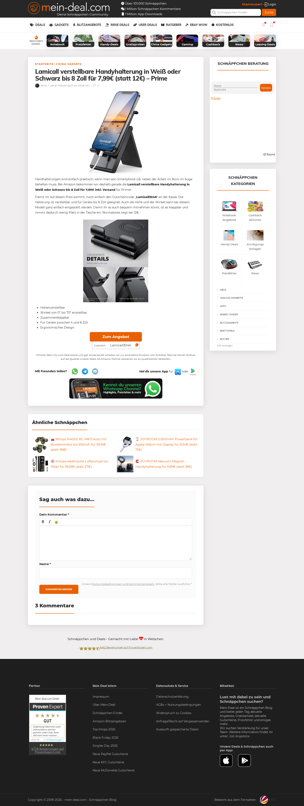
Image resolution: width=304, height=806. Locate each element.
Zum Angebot (115, 337)
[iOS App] (177, 371)
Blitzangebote (89, 25)
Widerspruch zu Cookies (173, 713)
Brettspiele (227, 330)
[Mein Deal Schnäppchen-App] (247, 760)
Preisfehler (245, 720)
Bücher (224, 339)
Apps (223, 306)
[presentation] (43, 522)
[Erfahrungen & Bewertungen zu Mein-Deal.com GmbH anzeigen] (47, 724)
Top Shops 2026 (104, 729)
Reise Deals (120, 25)
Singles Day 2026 (105, 746)
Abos (223, 289)
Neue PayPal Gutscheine (110, 754)
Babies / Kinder (229, 314)
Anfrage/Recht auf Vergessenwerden (182, 721)
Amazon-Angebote (231, 297)
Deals (40, 25)
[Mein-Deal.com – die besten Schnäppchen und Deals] (69, 9)
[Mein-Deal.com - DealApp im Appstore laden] (229, 760)
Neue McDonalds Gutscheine (113, 770)
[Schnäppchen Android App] (192, 371)
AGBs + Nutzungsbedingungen (178, 705)
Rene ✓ (44, 85)
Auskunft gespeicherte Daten (177, 729)
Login (271, 4)
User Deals (148, 25)
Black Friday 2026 (105, 738)
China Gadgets (69, 64)
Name (45, 564)
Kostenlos (225, 25)
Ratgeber (173, 25)
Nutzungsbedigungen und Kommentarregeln (123, 584)
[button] (43, 522)
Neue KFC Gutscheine (108, 762)
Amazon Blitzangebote (109, 721)
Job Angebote (239, 736)
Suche (269, 12)
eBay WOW (198, 25)
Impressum (101, 696)
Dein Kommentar (54, 514)
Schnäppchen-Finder (108, 713)
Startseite (44, 64)
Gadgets (62, 25)
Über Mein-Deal (104, 705)
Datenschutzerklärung (172, 696)
